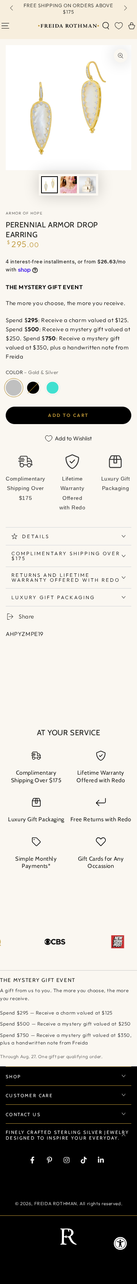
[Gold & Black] (33, 388)
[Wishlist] (119, 25)
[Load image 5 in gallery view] (87, 184)
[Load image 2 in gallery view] (68, 184)
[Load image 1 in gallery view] (49, 184)
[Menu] (5, 25)
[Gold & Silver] (14, 388)
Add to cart (68, 415)
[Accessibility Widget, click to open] (120, 1243)
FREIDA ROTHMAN (55, 1203)
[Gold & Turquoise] (53, 388)
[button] (105, 25)
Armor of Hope (24, 213)
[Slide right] (124, 9)
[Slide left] (12, 9)
